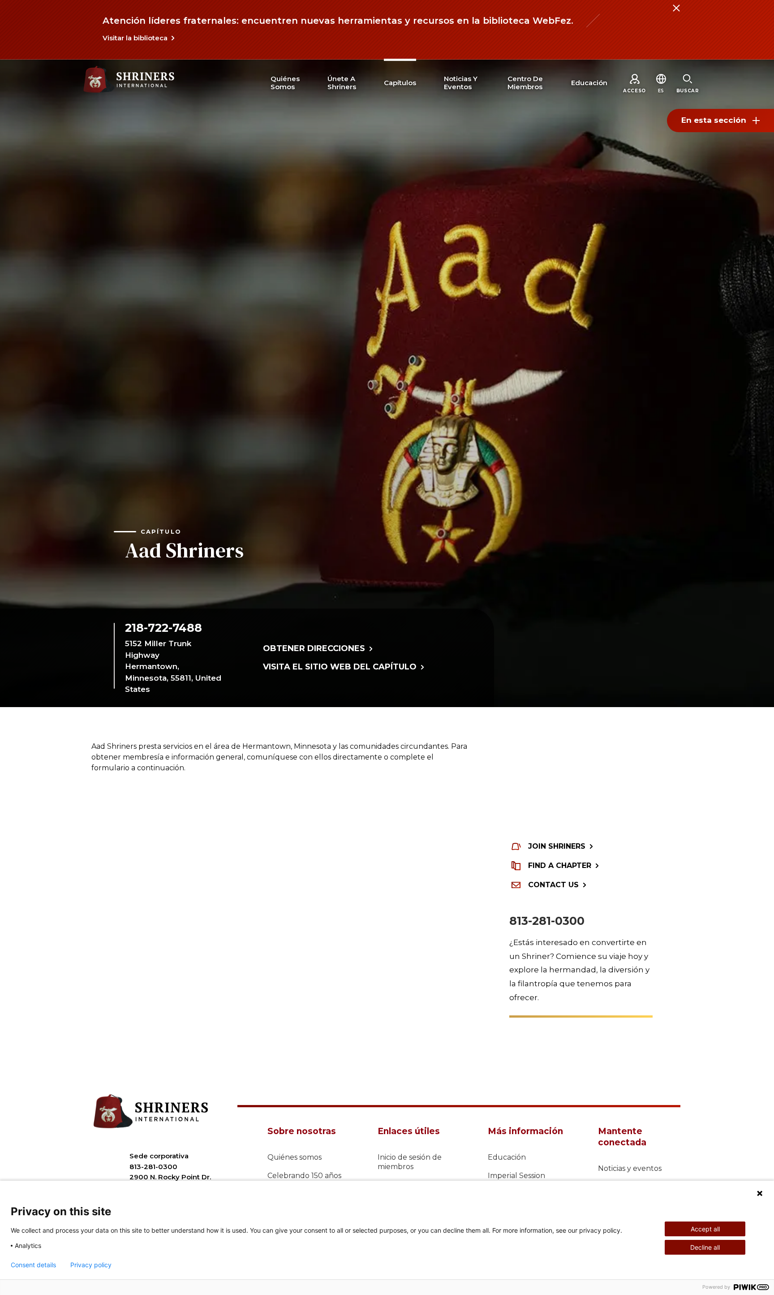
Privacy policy (91, 1265)
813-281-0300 (547, 921)
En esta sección (713, 120)
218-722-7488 (163, 628)
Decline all (705, 1247)
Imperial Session (516, 1175)
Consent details (33, 1265)
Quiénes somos (294, 1157)
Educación (507, 1157)
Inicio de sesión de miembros (410, 1162)
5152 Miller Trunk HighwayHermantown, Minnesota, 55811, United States (173, 666)
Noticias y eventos (630, 1168)
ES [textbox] (661, 91)
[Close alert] (676, 13)
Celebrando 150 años (304, 1175)
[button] (661, 90)
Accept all (705, 1229)
